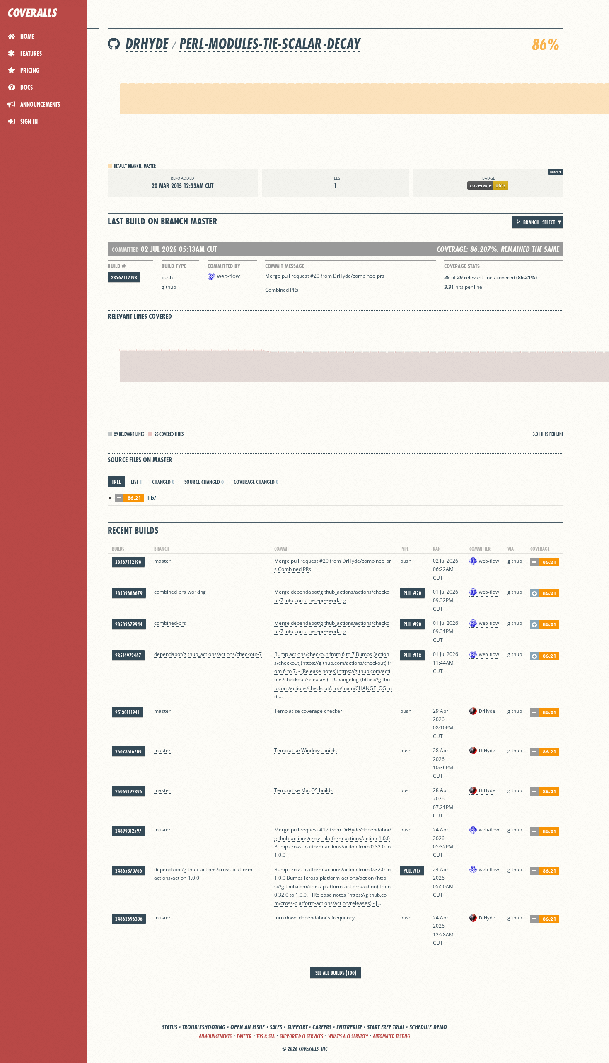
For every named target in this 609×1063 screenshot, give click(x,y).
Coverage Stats (462, 266)
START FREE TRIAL (385, 1027)
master (162, 561)
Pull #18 (412, 655)
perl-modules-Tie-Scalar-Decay (269, 44)
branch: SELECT (538, 222)
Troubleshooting (203, 1027)
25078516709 (128, 751)
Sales (276, 1027)
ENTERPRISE (349, 1027)
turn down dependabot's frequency (314, 917)
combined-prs (170, 623)
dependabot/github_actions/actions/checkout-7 (208, 654)
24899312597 (128, 830)
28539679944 (129, 624)
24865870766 (128, 870)
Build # (117, 266)
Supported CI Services (301, 1036)
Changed (163, 481)
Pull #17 (412, 870)
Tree (116, 481)
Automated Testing (391, 1036)
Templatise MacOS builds (303, 790)
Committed (125, 249)
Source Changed (204, 481)
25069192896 (128, 791)
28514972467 (128, 655)
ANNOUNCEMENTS (215, 1036)
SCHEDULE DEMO (428, 1027)
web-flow (228, 276)
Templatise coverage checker (308, 711)
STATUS (169, 1027)
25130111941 (127, 712)
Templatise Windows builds (305, 750)
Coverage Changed (256, 481)
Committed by (224, 266)
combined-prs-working (180, 592)
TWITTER (244, 1036)
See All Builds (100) (335, 972)
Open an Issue (247, 1027)
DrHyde (147, 44)
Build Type (174, 266)
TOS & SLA (265, 1036)
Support (297, 1027)
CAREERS (321, 1027)
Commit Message (284, 266)
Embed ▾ (555, 171)
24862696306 (129, 918)
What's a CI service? (348, 1036)
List (136, 481)
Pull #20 (412, 593)
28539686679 (129, 593)
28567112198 (124, 277)
